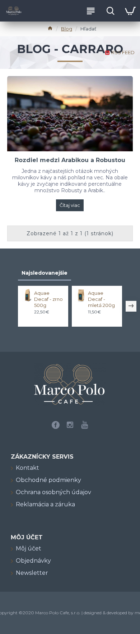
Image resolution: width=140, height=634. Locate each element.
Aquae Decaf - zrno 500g (48, 299)
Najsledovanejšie (44, 273)
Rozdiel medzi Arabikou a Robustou (70, 160)
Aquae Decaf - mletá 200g (101, 299)
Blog (66, 29)
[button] (9, 306)
